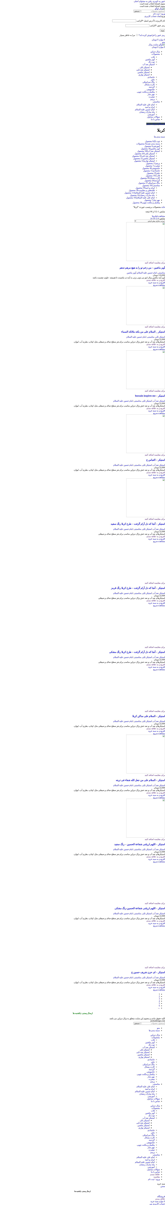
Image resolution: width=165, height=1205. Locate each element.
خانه (163, 207)
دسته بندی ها (159, 137)
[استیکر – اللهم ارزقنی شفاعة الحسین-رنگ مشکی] (145, 1055)
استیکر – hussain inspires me (150, 395)
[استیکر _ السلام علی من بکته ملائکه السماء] (145, 324)
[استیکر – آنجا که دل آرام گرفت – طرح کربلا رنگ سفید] (145, 516)
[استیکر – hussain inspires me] (145, 388)
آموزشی (151, 114)
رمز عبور (157, 25)
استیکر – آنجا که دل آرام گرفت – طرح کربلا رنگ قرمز (138, 742)
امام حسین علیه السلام (145, 109)
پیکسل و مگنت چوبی (146, 92)
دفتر (153, 79)
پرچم (152, 99)
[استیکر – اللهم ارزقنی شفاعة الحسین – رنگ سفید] (145, 991)
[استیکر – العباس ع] (145, 452)
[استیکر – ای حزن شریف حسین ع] (145, 1119)
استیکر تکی (145, 67)
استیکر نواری (144, 75)
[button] (156, 282)
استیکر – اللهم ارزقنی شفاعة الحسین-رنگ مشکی (140, 1062)
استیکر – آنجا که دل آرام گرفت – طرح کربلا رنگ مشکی (137, 806)
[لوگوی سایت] (160, 8)
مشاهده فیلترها (158, 216)
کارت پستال (149, 84)
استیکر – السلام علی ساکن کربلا (148, 870)
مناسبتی (161, 273)
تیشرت (152, 97)
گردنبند (152, 87)
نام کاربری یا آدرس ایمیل (151, 21)
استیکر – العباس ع (155, 459)
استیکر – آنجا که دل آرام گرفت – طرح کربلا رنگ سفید (138, 523)
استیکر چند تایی (143, 70)
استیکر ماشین (144, 72)
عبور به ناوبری (158, 1)
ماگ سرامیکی (149, 82)
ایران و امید (150, 107)
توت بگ (151, 62)
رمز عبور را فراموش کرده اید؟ (152, 35)
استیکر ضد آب (149, 64)
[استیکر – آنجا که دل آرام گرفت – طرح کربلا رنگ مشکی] (145, 799)
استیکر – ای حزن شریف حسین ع (148, 1126)
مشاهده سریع (159, 285)
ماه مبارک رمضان (147, 112)
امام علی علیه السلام (146, 104)
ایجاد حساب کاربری (152, 16)
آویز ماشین (150, 59)
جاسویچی (151, 89)
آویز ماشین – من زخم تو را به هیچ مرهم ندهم (142, 267)
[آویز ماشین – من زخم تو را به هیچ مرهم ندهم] (145, 260)
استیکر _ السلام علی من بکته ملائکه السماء (143, 331)
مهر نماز (151, 94)
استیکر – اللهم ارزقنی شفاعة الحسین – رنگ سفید (139, 998)
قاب (153, 57)
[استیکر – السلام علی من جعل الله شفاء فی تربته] (145, 927)
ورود (162, 30)
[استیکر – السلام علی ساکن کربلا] (145, 863)
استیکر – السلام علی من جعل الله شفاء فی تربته (140, 934)
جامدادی (151, 77)
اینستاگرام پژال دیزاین (155, 124)
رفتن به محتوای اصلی (143, 1)
